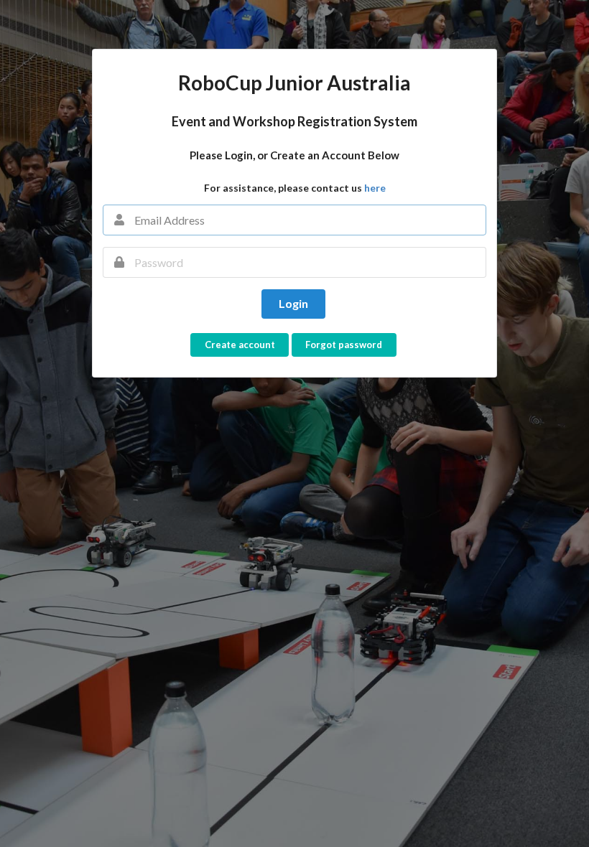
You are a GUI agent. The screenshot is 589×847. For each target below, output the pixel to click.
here (375, 188)
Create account (240, 344)
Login (293, 303)
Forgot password (343, 344)
